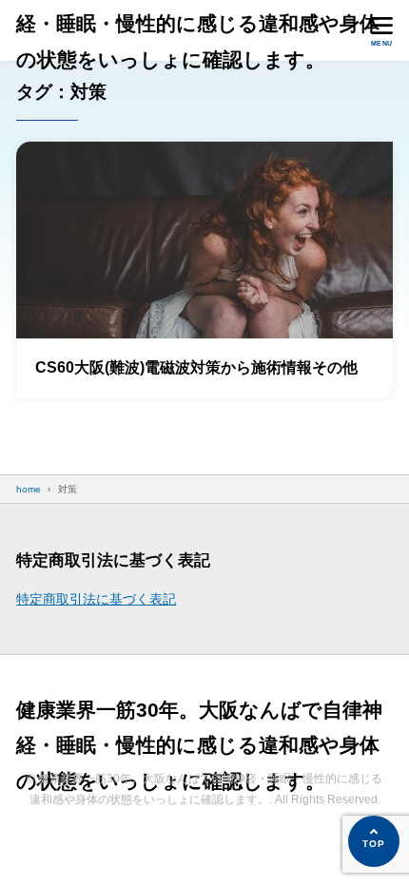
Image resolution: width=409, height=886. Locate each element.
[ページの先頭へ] (373, 841)
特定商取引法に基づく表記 (96, 599)
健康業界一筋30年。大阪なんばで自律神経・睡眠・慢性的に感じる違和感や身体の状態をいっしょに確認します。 (199, 24)
